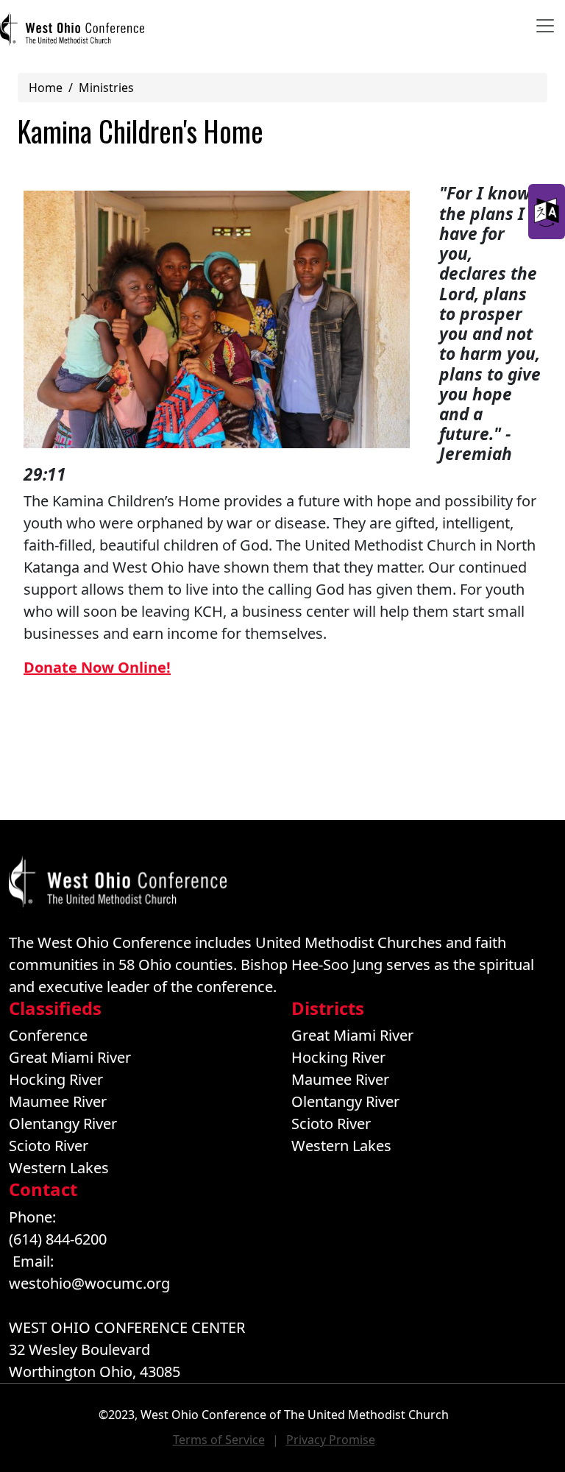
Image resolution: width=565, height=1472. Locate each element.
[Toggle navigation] (545, 26)
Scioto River (48, 1146)
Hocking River (56, 1079)
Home (46, 87)
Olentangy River (63, 1123)
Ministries (106, 87)
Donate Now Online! (97, 667)
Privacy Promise (330, 1440)
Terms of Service (219, 1440)
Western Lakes (59, 1168)
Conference (48, 1035)
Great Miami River (70, 1057)
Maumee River (58, 1101)
